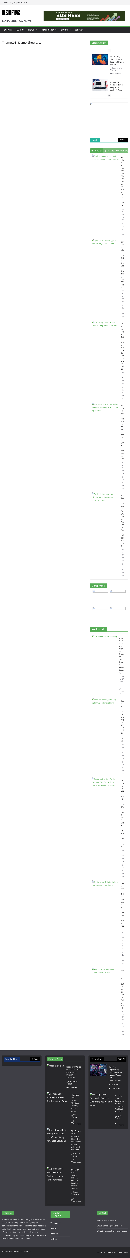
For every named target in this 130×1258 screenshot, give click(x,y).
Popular (98, 150)
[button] (36, 30)
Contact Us (101, 1252)
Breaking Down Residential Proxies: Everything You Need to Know (119, 1103)
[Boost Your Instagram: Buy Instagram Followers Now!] (105, 737)
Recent (110, 150)
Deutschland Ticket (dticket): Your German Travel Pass (122, 906)
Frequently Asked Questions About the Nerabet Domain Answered (73, 1072)
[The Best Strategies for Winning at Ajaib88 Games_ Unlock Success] (105, 501)
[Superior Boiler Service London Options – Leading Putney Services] (58, 1185)
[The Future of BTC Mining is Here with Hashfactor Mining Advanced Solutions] (58, 1146)
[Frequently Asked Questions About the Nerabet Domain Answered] (55, 1077)
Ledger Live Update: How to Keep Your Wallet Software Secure (117, 87)
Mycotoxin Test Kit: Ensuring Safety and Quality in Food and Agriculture (122, 432)
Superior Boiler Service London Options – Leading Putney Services (75, 1179)
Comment (123, 150)
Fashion (20, 30)
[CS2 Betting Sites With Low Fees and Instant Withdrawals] (100, 59)
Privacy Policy (123, 1252)
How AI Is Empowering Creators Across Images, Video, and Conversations (115, 1073)
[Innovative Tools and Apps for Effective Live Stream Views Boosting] (104, 666)
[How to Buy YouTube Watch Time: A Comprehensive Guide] (105, 330)
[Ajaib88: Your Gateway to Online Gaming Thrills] (105, 1002)
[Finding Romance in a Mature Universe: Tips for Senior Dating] (105, 164)
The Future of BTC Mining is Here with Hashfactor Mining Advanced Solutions (76, 1140)
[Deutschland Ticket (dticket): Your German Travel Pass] (105, 923)
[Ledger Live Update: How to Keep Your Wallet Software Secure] (100, 85)
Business (8, 30)
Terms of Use (111, 1252)
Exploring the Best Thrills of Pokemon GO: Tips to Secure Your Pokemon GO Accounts (122, 813)
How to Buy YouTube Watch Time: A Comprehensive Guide (122, 346)
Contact (79, 30)
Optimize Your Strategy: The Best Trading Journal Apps (122, 264)
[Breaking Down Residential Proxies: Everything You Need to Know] (101, 1110)
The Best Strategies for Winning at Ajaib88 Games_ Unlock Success (122, 520)
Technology (48, 30)
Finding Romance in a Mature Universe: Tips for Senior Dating (122, 181)
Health (31, 30)
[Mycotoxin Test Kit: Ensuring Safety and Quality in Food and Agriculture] (105, 412)
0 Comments (116, 73)
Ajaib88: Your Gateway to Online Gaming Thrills (122, 989)
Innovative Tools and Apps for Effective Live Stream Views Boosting (121, 655)
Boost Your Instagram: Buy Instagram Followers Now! (122, 721)
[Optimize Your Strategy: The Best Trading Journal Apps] (105, 248)
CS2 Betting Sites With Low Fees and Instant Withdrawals (117, 60)
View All (123, 139)
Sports (64, 30)
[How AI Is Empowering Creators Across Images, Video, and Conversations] (98, 1077)
